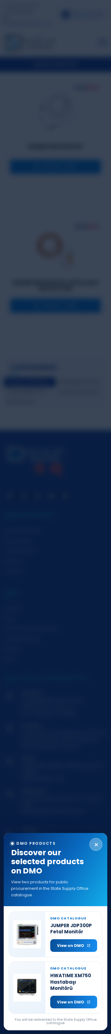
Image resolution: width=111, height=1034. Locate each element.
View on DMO (70, 945)
